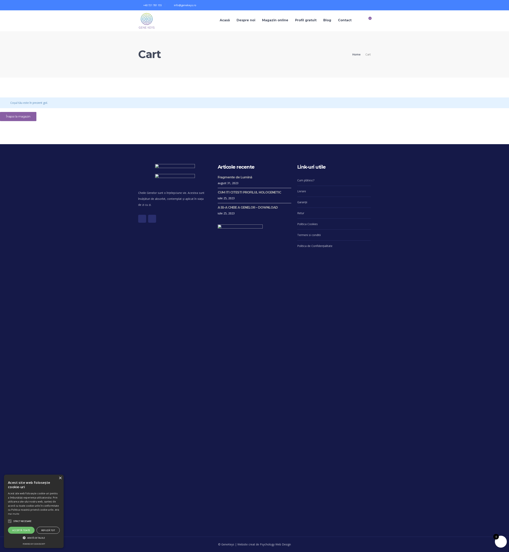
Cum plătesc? (305, 180)
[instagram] (152, 219)
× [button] (60, 478)
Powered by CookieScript (34, 544)
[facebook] (142, 219)
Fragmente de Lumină (235, 177)
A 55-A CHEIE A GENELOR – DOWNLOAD (248, 207)
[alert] (34, 511)
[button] (22, 521)
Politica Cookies (307, 224)
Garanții (302, 202)
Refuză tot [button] (48, 530)
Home (356, 54)
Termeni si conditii (309, 235)
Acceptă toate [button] (21, 530)
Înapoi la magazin (18, 116)
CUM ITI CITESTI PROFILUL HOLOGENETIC (249, 192)
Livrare (301, 191)
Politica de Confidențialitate (314, 246)
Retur (300, 213)
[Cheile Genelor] (146, 20)
